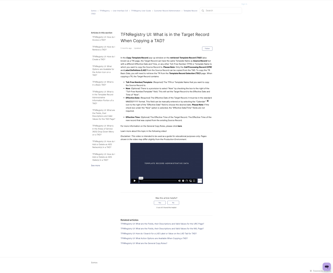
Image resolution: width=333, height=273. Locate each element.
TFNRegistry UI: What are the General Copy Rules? (144, 243)
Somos (94, 11)
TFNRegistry (105, 11)
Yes (159, 203)
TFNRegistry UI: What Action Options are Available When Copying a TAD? (154, 238)
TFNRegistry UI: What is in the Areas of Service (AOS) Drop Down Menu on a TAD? (103, 130)
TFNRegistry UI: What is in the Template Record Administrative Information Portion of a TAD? (103, 97)
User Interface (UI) (120, 11)
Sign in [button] (244, 4)
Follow (207, 48)
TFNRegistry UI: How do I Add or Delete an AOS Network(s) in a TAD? (103, 144)
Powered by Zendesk (322, 271)
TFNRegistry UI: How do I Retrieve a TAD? (103, 48)
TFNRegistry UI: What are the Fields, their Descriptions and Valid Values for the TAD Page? (103, 114)
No (173, 203)
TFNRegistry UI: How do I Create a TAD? (103, 58)
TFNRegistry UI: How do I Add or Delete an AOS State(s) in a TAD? (103, 157)
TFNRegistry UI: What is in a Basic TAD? (103, 83)
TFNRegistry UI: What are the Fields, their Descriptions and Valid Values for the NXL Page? (162, 228)
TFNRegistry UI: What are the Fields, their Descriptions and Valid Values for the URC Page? (162, 224)
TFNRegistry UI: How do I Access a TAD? (103, 38)
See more (95, 165)
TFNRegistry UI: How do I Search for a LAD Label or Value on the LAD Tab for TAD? (159, 233)
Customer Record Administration (167, 11)
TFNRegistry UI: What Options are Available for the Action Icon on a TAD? (103, 70)
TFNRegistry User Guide (141, 11)
